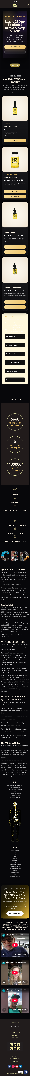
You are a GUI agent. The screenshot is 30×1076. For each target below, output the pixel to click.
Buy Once (15, 191)
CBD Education (15, 1032)
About (15, 1030)
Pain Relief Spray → (11, 336)
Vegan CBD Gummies (8, 719)
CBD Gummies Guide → (12, 353)
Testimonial (15, 1038)
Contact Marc (19, 735)
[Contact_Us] (26, 1072)
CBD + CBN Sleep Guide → (13, 362)
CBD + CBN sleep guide (15, 689)
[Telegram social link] (13, 1066)
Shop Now (15, 65)
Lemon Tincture (24, 680)
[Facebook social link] (13, 1)
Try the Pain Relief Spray (15, 52)
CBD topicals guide (13, 686)
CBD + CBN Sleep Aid (22, 682)
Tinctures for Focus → (12, 371)
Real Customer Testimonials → (14, 379)
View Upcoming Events (15, 913)
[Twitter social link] (15, 1)
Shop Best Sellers (15, 46)
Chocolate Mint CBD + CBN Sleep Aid (13, 731)
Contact (15, 1061)
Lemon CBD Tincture (13, 725)
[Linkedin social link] (17, 1)
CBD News (15, 1056)
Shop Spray (15, 140)
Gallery (15, 1035)
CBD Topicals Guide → (12, 345)
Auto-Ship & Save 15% (15, 196)
